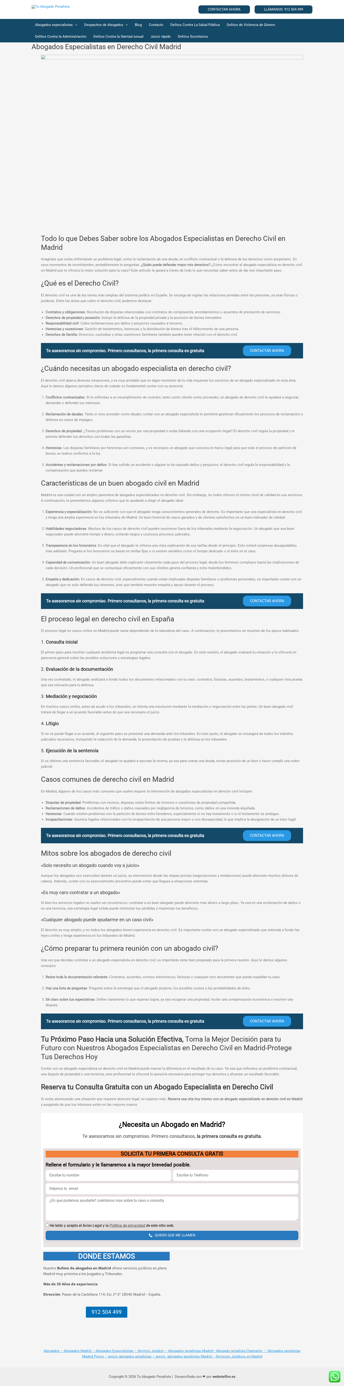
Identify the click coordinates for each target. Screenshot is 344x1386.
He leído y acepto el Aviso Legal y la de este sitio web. (112, 1225)
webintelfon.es (223, 1377)
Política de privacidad (127, 1225)
